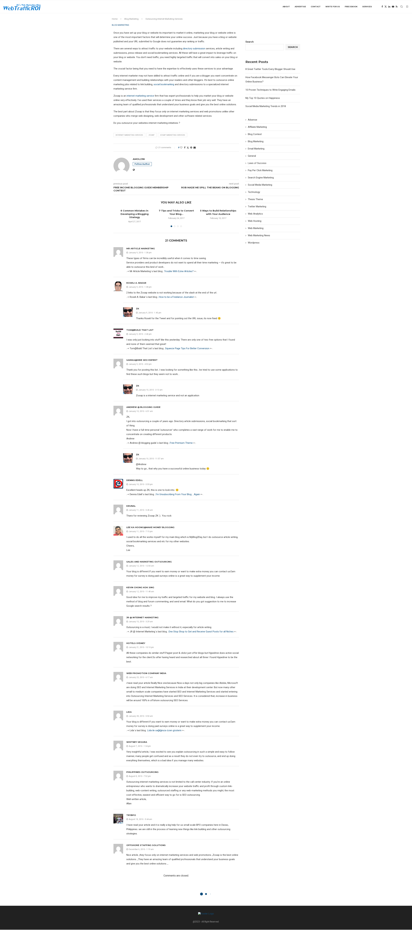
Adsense (252, 119)
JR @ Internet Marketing (142, 617)
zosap (151, 135)
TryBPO (131, 815)
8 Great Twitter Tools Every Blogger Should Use (270, 69)
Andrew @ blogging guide (143, 407)
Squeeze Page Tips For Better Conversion (187, 348)
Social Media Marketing (260, 184)
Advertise (300, 6)
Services (367, 6)
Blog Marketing (131, 19)
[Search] (401, 6)
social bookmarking (164, 84)
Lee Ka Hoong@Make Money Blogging (150, 527)
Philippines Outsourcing (142, 772)
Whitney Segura (136, 742)
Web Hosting (254, 221)
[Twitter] (385, 6)
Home (114, 19)
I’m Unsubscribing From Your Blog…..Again (178, 494)
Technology (254, 192)
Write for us (332, 6)
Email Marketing (256, 148)
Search (249, 41)
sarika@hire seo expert (142, 360)
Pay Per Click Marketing (260, 170)
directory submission (194, 48)
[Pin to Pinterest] (191, 147)
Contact (316, 6)
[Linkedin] (389, 6)
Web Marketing (255, 228)
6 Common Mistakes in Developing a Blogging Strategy (135, 214)
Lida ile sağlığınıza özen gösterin (164, 730)
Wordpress (253, 242)
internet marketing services (129, 135)
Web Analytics (255, 213)
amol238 (139, 159)
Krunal (131, 506)
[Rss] (397, 6)
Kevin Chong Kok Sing (140, 587)
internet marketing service (141, 95)
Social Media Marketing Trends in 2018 (265, 106)
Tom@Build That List (140, 330)
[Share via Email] (194, 147)
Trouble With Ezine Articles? (179, 271)
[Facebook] (382, 6)
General (252, 155)
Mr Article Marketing (140, 248)
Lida (129, 712)
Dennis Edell (134, 480)
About (286, 6)
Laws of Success (257, 163)
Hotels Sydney (135, 643)
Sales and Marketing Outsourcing (149, 561)
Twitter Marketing (257, 206)
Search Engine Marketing (261, 177)
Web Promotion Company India (146, 673)
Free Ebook (351, 6)
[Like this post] (181, 147)
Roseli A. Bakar (136, 283)
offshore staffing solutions (146, 845)
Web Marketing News (259, 235)
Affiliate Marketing (257, 127)
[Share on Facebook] (184, 147)
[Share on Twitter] (188, 147)
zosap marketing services (172, 135)
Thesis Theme (255, 199)
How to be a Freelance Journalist (176, 297)
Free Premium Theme (181, 442)
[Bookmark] (407, 6)
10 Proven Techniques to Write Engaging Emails (270, 89)
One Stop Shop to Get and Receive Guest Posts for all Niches (201, 631)
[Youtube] (393, 6)
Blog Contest (255, 134)
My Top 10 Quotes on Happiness (262, 98)
